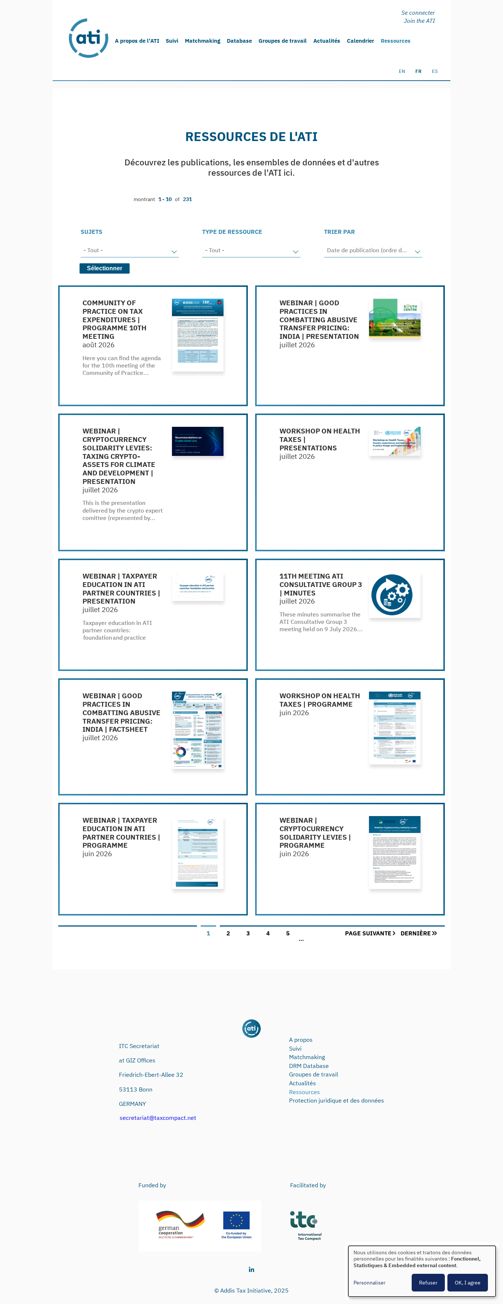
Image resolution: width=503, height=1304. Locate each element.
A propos (301, 1039)
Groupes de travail (282, 40)
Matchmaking (202, 40)
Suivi (172, 40)
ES (435, 71)
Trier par (339, 231)
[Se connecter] (419, 12)
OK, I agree (468, 1282)
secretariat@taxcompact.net (158, 1117)
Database (239, 40)
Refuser (428, 1282)
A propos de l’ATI (137, 40)
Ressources (396, 40)
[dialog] (422, 1271)
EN (402, 71)
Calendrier (360, 40)
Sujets (91, 231)
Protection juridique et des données (336, 1100)
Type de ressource (232, 231)
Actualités (326, 40)
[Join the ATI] (419, 20)
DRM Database (309, 1065)
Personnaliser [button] (369, 1283)
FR (418, 71)
